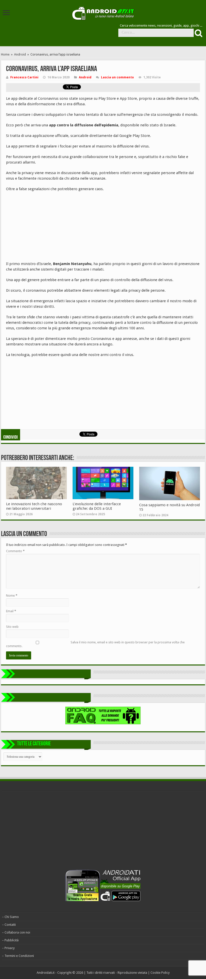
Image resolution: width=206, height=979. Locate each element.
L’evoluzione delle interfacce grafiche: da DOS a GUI (97, 506)
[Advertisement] (43, 228)
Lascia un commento (117, 77)
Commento (15, 551)
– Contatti (9, 924)
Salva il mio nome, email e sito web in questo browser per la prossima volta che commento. (95, 644)
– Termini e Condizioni (18, 956)
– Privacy (8, 948)
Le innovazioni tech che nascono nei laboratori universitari (34, 506)
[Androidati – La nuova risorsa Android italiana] (103, 12)
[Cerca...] (198, 33)
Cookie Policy (160, 972)
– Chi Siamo (10, 917)
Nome (11, 595)
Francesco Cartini (24, 77)
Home (5, 54)
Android (20, 54)
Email (11, 611)
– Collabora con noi (16, 932)
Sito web (12, 627)
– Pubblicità (10, 940)
